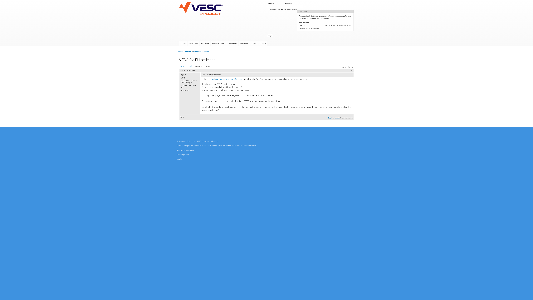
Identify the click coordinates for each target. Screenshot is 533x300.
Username (271, 3)
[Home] (202, 9)
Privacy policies (183, 154)
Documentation (218, 43)
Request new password (289, 9)
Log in (181, 66)
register (190, 66)
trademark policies (233, 145)
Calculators (232, 43)
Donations (244, 43)
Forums (263, 43)
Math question (304, 22)
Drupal (215, 141)
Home (183, 43)
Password (289, 3)
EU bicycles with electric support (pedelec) (225, 79)
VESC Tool (193, 43)
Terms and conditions (185, 150)
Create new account (274, 9)
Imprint (179, 159)
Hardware (205, 43)
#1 (352, 71)
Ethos (254, 43)
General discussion (201, 51)
